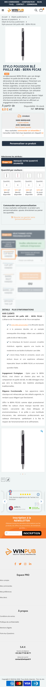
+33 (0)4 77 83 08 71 (23, 653)
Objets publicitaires (19, 17)
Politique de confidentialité (9, 622)
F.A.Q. (11, 4)
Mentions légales (6, 628)
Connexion (32, 4)
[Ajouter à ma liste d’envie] (3, 480)
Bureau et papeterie (10, 19)
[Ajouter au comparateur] (8, 480)
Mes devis (3, 597)
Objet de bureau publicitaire (13, 22)
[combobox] (30, 260)
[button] (42, 433)
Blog (39, 2)
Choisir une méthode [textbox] (26, 260)
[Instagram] (25, 564)
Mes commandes (11, 2)
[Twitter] (20, 564)
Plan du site (40, 679)
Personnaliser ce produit (23, 143)
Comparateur (28, 2)
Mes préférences (6, 592)
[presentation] (6, 310)
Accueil (4, 17)
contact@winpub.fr (23, 659)
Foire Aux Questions (7, 633)
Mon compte (4, 580)
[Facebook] (15, 564)
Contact (20, 4)
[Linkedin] (30, 564)
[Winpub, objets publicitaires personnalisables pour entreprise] (15, 10)
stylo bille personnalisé (19, 325)
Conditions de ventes (7, 616)
